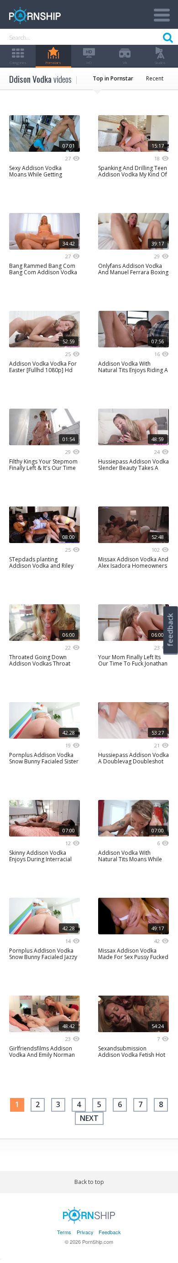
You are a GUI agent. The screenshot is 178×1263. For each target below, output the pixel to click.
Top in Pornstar (113, 78)
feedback (170, 629)
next (89, 1118)
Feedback (110, 1232)
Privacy (85, 1232)
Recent (154, 78)
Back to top (89, 1182)
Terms (64, 1232)
